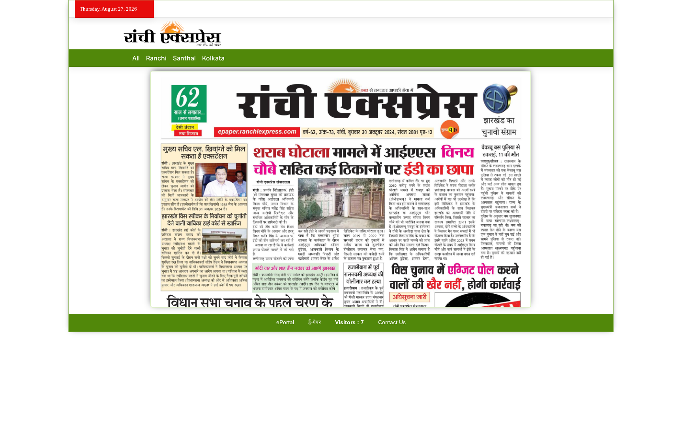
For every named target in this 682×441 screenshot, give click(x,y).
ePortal (285, 322)
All (136, 58)
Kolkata (213, 58)
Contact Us (392, 322)
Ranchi (156, 58)
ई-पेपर (314, 322)
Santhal (184, 58)
